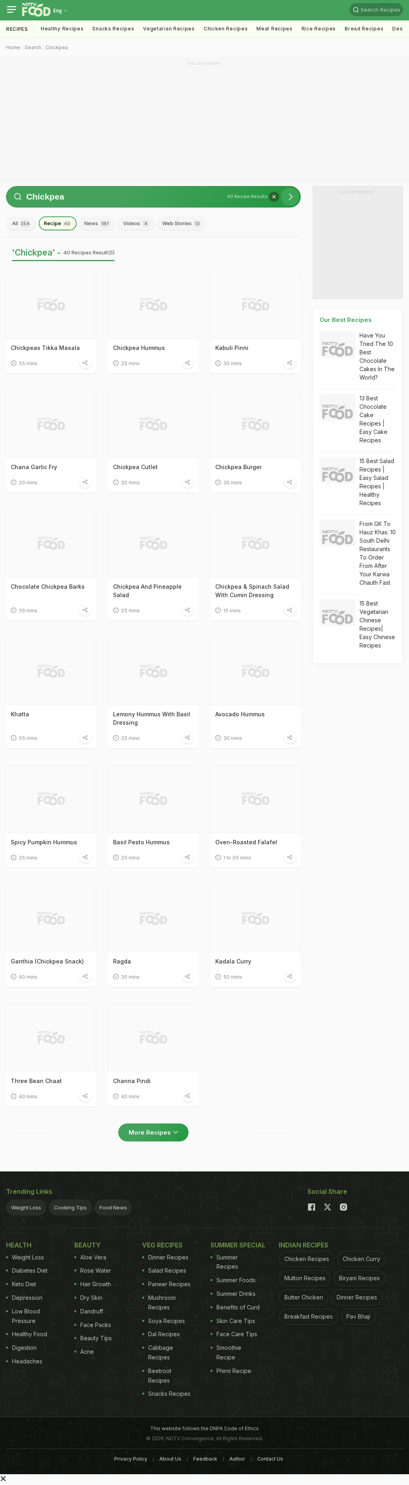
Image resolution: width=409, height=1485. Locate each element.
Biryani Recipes (359, 1278)
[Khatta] (51, 672)
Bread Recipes (364, 29)
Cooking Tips (70, 1207)
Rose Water (95, 1270)
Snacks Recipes (113, 29)
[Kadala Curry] (255, 919)
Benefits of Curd (238, 1307)
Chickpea (57, 47)
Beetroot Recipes (159, 1375)
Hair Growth (95, 1284)
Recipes (17, 29)
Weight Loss (26, 1207)
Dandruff (91, 1311)
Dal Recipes (164, 1334)
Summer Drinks (236, 1293)
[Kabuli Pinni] (255, 305)
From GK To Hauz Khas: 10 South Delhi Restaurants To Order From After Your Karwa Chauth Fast (377, 553)
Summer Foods (236, 1280)
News (96, 223)
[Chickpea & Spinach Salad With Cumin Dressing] (255, 544)
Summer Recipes (227, 1262)
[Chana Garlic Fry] (51, 424)
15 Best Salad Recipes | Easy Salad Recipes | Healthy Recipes (376, 482)
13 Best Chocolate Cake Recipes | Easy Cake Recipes (373, 419)
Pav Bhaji (358, 1316)
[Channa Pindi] (153, 1038)
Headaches (27, 1361)
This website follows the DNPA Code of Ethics (204, 1428)
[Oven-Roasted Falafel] (255, 799)
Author (237, 1459)
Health (19, 1245)
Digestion (24, 1347)
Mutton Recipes (305, 1278)
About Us (170, 1459)
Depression (27, 1297)
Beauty (87, 1245)
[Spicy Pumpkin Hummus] (51, 799)
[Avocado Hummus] (255, 672)
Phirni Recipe (233, 1370)
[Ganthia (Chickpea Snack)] (51, 919)
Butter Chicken (303, 1297)
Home (13, 47)
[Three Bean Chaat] (51, 1038)
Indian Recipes (303, 1245)
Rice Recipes (319, 29)
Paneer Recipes (169, 1284)
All (21, 223)
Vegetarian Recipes (169, 29)
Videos (135, 223)
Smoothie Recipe (228, 1352)
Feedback (205, 1459)
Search (33, 47)
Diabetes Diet (30, 1270)
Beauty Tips (96, 1338)
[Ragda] (153, 919)
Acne (87, 1351)
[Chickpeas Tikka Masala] (51, 305)
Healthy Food (29, 1334)
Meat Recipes (274, 29)
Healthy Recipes (62, 29)
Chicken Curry (361, 1258)
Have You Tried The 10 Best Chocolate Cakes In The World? (377, 356)
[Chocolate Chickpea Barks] (51, 544)
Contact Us (270, 1459)
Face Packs (95, 1324)
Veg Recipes (162, 1245)
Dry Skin (91, 1297)
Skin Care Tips (235, 1320)
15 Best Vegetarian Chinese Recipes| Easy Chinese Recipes (377, 624)
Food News (113, 1207)
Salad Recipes (167, 1270)
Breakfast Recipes (308, 1316)
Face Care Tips (236, 1334)
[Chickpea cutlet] (153, 424)
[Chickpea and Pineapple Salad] (153, 544)
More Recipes (150, 1132)
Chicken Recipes (226, 29)
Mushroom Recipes (162, 1302)
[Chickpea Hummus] (153, 305)
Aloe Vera (93, 1257)
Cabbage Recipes (160, 1352)
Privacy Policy (130, 1459)
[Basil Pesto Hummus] (153, 799)
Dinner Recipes (168, 1257)
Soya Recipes (166, 1320)
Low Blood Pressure (26, 1316)
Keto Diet (24, 1284)
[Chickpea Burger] (255, 424)
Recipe (57, 223)
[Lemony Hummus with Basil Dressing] (153, 672)
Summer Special (238, 1245)
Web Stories (181, 223)
